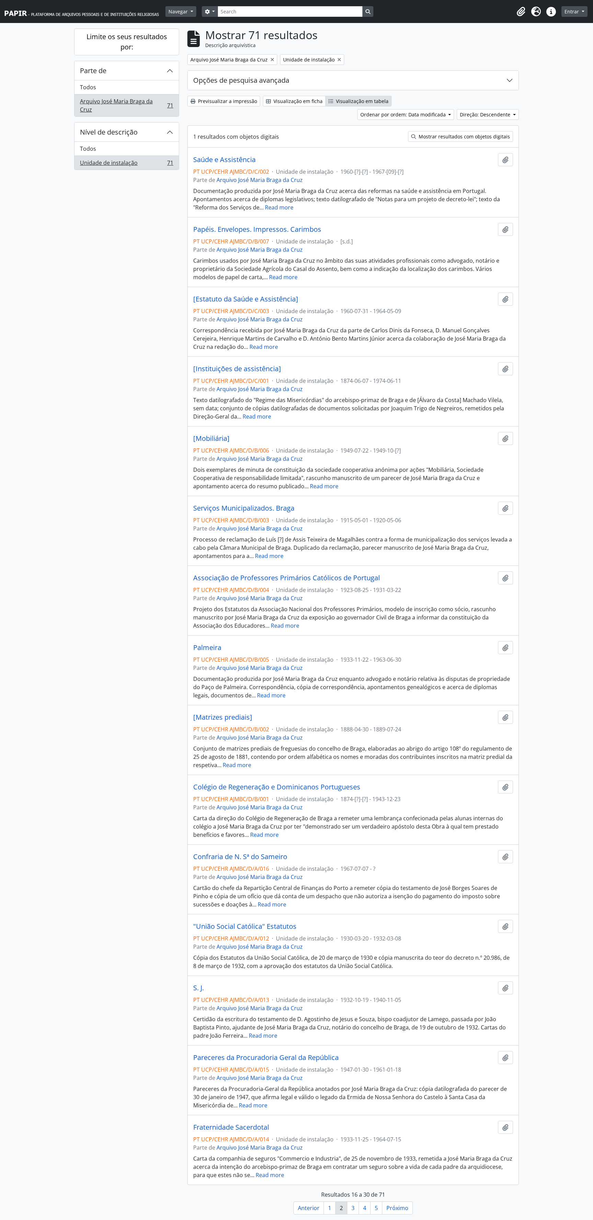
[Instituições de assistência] (237, 369)
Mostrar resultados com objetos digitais (463, 136)
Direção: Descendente (486, 114)
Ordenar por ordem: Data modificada (403, 114)
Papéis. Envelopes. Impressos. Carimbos (257, 229)
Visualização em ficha (297, 101)
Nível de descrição (109, 132)
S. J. (198, 988)
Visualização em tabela (361, 101)
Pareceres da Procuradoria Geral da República (266, 1057)
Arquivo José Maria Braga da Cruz (126, 105)
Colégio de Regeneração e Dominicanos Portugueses (276, 787)
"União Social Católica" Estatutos (244, 926)
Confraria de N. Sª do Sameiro (240, 857)
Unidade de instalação (126, 164)
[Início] (84, 11)
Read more (279, 207)
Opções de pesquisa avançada (241, 80)
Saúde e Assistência (224, 160)
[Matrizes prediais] (222, 717)
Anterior (308, 1208)
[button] (520, 11)
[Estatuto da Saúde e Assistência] (245, 299)
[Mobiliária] (211, 438)
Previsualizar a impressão (227, 101)
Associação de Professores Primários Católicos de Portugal (286, 578)
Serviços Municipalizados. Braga (243, 508)
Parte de (93, 70)
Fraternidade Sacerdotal (231, 1127)
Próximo (397, 1208)
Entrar (572, 11)
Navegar (178, 11)
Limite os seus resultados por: (126, 42)
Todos (88, 87)
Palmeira (207, 647)
